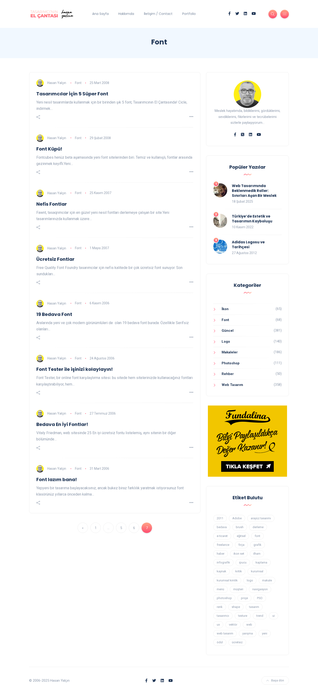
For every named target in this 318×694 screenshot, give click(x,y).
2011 (220, 518)
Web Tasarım (232, 385)
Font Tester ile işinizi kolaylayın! (74, 369)
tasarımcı (223, 615)
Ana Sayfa (100, 13)
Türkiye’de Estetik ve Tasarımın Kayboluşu (252, 219)
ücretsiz (237, 642)
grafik (257, 544)
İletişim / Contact (158, 13)
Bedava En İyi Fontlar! (62, 424)
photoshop (224, 598)
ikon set (238, 553)
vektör (233, 624)
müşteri (238, 589)
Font (78, 83)
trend (259, 615)
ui (273, 615)
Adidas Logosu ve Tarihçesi (248, 244)
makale (267, 580)
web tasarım (225, 633)
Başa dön (277, 680)
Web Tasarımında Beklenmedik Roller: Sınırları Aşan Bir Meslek (254, 190)
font (257, 536)
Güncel (227, 331)
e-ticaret (222, 536)
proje (244, 598)
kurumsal (257, 571)
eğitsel (241, 536)
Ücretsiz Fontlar (55, 259)
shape (236, 607)
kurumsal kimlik (227, 580)
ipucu (243, 562)
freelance (223, 544)
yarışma (247, 633)
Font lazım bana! (56, 479)
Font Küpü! (49, 149)
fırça (241, 544)
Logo (226, 341)
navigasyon (260, 589)
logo (250, 580)
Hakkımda (126, 13)
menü (220, 589)
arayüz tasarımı (261, 518)
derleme (258, 527)
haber (220, 553)
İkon (225, 309)
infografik (223, 562)
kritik (238, 571)
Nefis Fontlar (51, 204)
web (249, 624)
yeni (264, 633)
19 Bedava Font (54, 314)
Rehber (228, 374)
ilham (256, 553)
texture (242, 615)
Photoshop (231, 363)
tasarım (254, 607)
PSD (260, 598)
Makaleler (230, 352)
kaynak (221, 571)
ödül (220, 642)
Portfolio (189, 13)
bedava (222, 527)
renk (220, 607)
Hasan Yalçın (56, 83)
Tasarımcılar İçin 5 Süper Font (72, 94)
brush (240, 527)
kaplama (261, 562)
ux (218, 624)
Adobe (237, 518)
